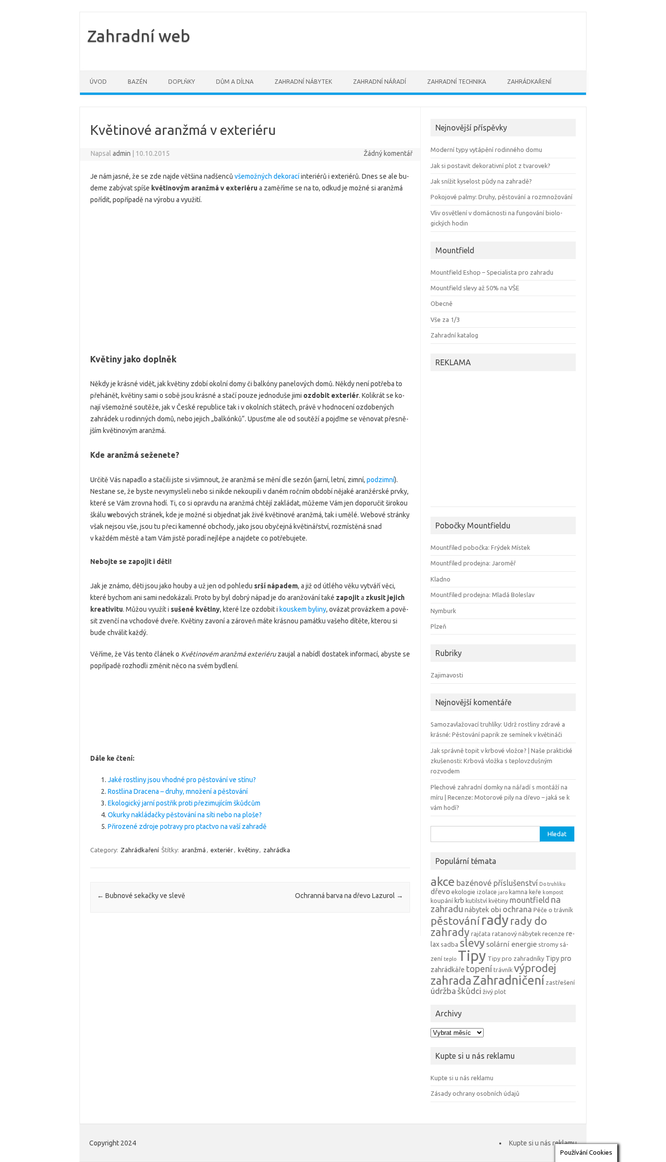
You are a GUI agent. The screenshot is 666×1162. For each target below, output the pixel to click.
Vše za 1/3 (445, 319)
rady (495, 919)
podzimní (380, 480)
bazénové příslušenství (497, 883)
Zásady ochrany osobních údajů (475, 1093)
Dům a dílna (235, 81)
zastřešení (560, 982)
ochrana (517, 909)
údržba (443, 990)
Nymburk (443, 610)
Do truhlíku (552, 884)
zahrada (451, 980)
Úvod (98, 81)
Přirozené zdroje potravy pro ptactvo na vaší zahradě (187, 826)
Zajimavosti (447, 675)
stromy (548, 944)
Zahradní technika (456, 81)
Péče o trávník (553, 909)
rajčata (480, 933)
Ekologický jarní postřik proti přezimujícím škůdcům (184, 803)
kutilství (476, 900)
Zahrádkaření (529, 81)
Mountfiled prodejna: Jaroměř (473, 563)
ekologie (463, 891)
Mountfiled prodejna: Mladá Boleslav (482, 594)
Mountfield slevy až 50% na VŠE (475, 287)
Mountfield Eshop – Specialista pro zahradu (492, 272)
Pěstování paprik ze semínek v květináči (507, 734)
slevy (472, 943)
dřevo (440, 891)
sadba (449, 944)
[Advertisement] (250, 276)
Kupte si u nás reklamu (462, 1077)
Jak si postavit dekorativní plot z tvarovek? (490, 165)
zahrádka (276, 849)
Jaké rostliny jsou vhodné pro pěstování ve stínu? (182, 780)
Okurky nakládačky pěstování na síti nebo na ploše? (185, 815)
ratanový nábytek (516, 933)
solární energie (511, 944)
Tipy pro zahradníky (516, 958)
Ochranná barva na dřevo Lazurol (349, 896)
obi (495, 909)
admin (122, 153)
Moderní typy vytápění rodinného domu (486, 149)
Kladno (441, 579)
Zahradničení (508, 980)
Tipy (472, 956)
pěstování (455, 921)
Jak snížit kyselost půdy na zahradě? (481, 181)
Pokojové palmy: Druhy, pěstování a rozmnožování (501, 196)
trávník (502, 969)
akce (443, 881)
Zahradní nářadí (379, 81)
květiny (248, 849)
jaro (503, 892)
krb (459, 900)
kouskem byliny (302, 609)
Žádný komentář (388, 153)
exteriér (222, 849)
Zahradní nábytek (303, 81)
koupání (442, 900)
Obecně (441, 303)
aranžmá (193, 849)
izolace (487, 891)
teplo (450, 959)
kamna (518, 891)
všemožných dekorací (266, 176)
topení (479, 969)
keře (535, 891)
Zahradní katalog (454, 335)
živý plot (494, 991)
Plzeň (438, 626)
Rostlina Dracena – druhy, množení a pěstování (178, 791)
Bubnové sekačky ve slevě (141, 896)
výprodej (535, 968)
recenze (553, 933)
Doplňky (181, 81)
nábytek (477, 910)
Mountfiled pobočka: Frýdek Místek (480, 547)
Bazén (137, 81)
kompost (553, 892)
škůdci (469, 990)
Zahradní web (138, 35)
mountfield (529, 900)
